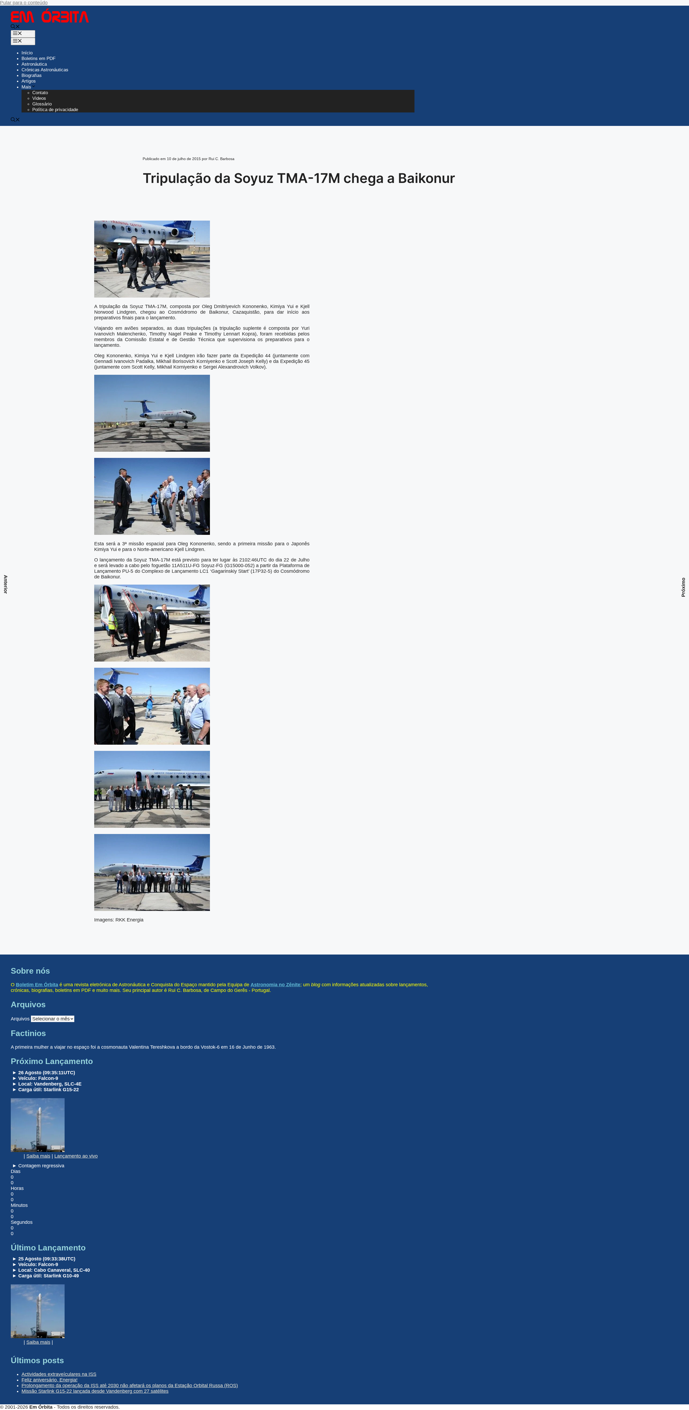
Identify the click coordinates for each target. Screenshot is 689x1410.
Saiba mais (38, 1156)
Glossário (42, 104)
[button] (15, 27)
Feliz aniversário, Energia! (50, 1380)
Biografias (32, 75)
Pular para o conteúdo (24, 2)
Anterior (5, 584)
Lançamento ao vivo (76, 1156)
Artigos (29, 81)
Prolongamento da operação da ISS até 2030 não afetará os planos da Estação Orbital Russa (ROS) (130, 1385)
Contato (40, 92)
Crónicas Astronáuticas (45, 69)
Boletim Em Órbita (37, 984)
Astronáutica (34, 64)
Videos (39, 98)
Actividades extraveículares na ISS (59, 1374)
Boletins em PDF (38, 58)
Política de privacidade (55, 109)
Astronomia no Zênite (275, 984)
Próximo (683, 587)
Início (27, 52)
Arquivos (20, 1019)
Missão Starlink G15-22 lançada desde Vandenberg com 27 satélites (95, 1391)
